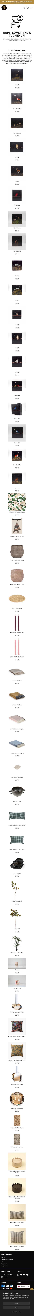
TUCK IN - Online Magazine (7, 1259)
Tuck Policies (4, 1264)
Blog (2, 1261)
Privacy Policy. (11, 1298)
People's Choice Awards (19, 2)
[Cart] (28, 7)
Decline (16, 1307)
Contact (3, 1257)
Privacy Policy (4, 1266)
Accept (16, 1303)
